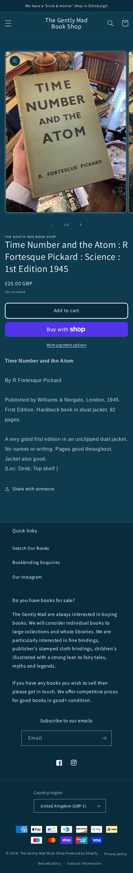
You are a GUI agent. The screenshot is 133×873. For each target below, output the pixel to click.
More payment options (67, 344)
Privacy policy (115, 853)
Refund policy (49, 863)
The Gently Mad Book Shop (42, 853)
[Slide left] (52, 224)
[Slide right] (80, 224)
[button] (8, 23)
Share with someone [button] (33, 489)
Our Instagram (27, 577)
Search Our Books (30, 548)
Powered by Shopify (81, 853)
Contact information (84, 863)
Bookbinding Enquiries (36, 562)
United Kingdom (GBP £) (63, 806)
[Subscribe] (104, 738)
